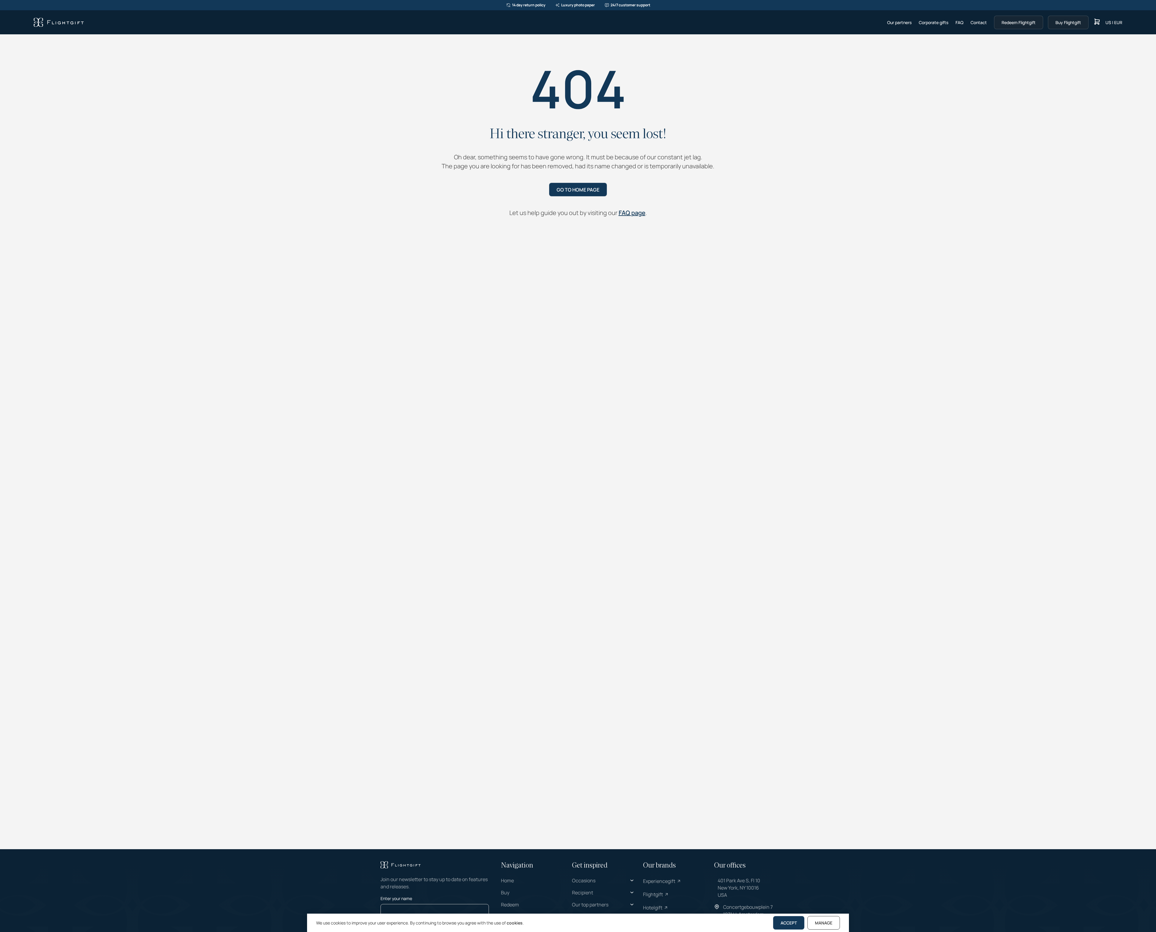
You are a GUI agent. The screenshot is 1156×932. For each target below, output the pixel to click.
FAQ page (632, 213)
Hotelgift (652, 907)
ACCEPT (789, 923)
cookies (515, 923)
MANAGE (823, 923)
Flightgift (653, 894)
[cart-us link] (1097, 22)
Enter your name (396, 898)
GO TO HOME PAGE (578, 189)
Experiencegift (659, 881)
